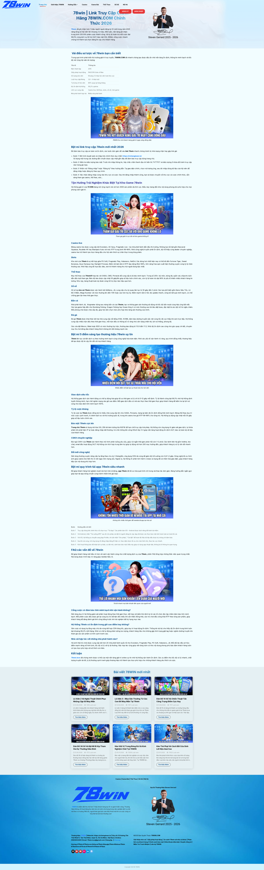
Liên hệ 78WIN (156, 844)
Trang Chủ (43, 5)
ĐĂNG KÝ (125, 11)
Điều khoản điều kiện (172, 842)
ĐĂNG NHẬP (138, 11)
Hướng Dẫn (72, 5)
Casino (84, 5)
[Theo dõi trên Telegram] (91, 851)
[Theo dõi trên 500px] (88, 851)
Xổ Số (116, 5)
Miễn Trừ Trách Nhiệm (142, 844)
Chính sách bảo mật (156, 842)
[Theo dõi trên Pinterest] (76, 851)
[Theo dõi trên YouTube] (80, 851)
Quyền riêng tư (186, 842)
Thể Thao (106, 5)
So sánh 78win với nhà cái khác (175, 839)
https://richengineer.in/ (102, 835)
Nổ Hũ (125, 5)
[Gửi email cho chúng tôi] (73, 851)
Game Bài (95, 5)
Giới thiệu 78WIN (57, 5)
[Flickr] (84, 851)
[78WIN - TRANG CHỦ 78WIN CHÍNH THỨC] (19, 4)
